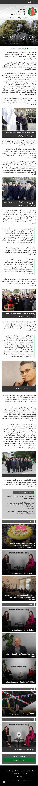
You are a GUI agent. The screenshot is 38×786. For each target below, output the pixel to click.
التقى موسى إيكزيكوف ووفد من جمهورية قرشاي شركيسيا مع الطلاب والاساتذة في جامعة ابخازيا (20, 504)
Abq (14, 5)
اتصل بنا (23, 770)
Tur (20, 5)
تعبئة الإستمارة (19, 760)
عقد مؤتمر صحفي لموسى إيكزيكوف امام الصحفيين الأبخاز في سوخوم (20, 512)
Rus (27, 5)
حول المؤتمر (31, 770)
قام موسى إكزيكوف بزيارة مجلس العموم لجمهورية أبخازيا (20, 497)
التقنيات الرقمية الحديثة (12, 770)
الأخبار (27, 49)
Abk (17, 5)
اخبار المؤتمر (16, 773)
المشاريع (25, 773)
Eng (23, 5)
